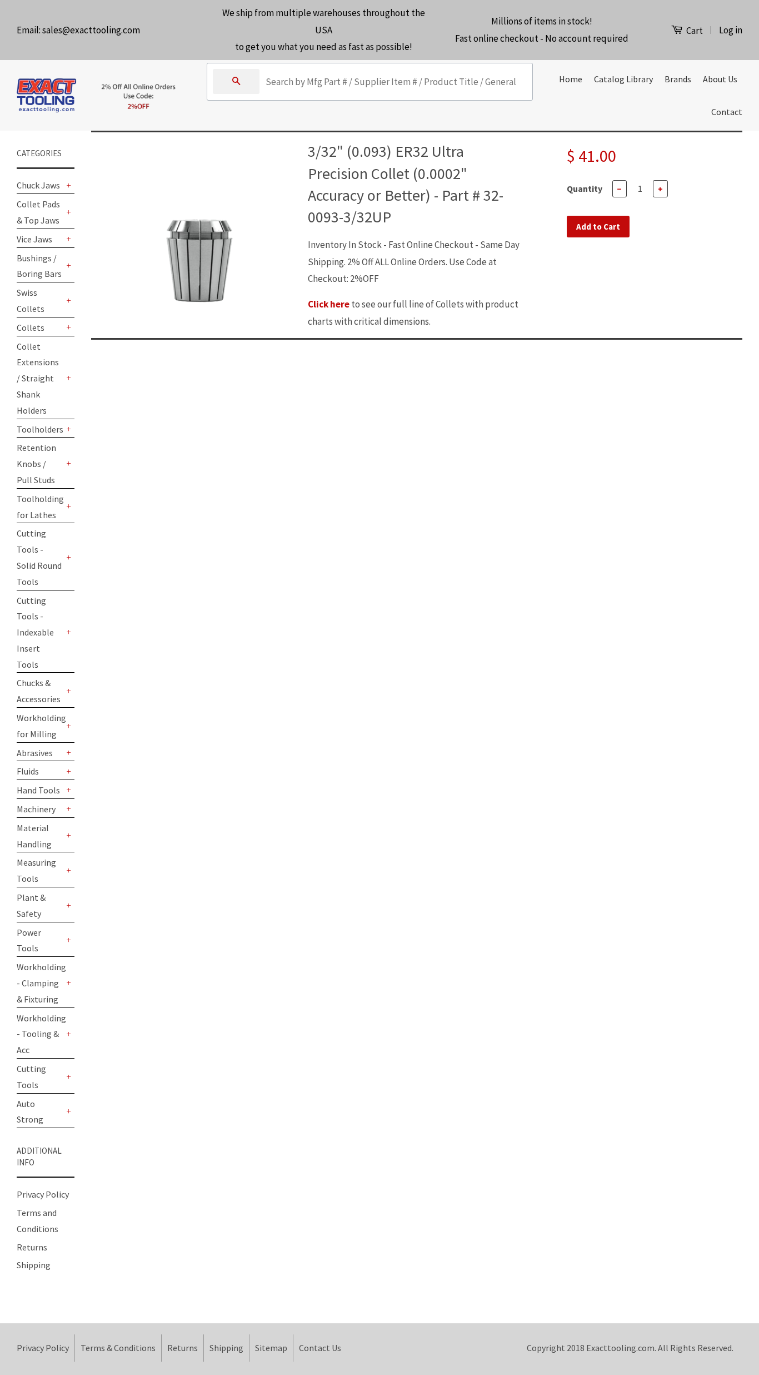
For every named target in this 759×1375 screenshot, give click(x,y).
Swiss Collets (30, 300)
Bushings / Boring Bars (39, 266)
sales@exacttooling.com (91, 30)
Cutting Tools (31, 1076)
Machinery (36, 809)
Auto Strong (30, 1111)
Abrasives (35, 752)
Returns (32, 1247)
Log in (730, 30)
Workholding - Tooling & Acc (40, 1034)
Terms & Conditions (118, 1347)
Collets (30, 327)
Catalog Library (623, 79)
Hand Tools (38, 790)
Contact (726, 111)
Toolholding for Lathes (40, 506)
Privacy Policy (43, 1194)
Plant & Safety (31, 905)
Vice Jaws (34, 239)
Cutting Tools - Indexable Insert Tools (35, 632)
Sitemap (271, 1347)
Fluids (28, 771)
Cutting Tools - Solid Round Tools (39, 557)
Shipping (34, 1264)
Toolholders (40, 429)
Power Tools (29, 940)
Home (570, 79)
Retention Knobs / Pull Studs (36, 463)
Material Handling (34, 836)
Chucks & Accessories (39, 690)
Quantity (584, 188)
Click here (328, 304)
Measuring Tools (36, 870)
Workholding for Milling (40, 725)
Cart (694, 30)
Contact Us (320, 1347)
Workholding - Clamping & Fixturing (40, 983)
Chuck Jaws (38, 185)
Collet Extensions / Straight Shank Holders (38, 378)
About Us (720, 79)
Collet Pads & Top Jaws (38, 212)
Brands (678, 79)
